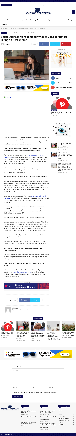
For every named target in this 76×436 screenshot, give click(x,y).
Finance (6, 28)
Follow (70, 82)
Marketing (54, 110)
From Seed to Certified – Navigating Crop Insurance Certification (68, 334)
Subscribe (69, 87)
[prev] (71, 5)
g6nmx (8, 44)
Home (2, 28)
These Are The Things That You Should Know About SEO (29, 417)
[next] (74, 5)
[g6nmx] (2, 44)
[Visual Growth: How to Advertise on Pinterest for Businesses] (61, 103)
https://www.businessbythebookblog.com (22, 309)
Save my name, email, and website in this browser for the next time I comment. (35, 392)
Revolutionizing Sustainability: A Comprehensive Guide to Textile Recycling (28, 411)
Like (71, 78)
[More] (73, 44)
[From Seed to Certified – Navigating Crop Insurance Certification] (68, 326)
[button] (73, 12)
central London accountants (22, 272)
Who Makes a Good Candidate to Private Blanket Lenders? (28, 423)
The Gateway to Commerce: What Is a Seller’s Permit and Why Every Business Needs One (65, 155)
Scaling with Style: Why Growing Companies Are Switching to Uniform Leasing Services (65, 145)
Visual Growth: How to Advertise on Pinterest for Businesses (61, 113)
